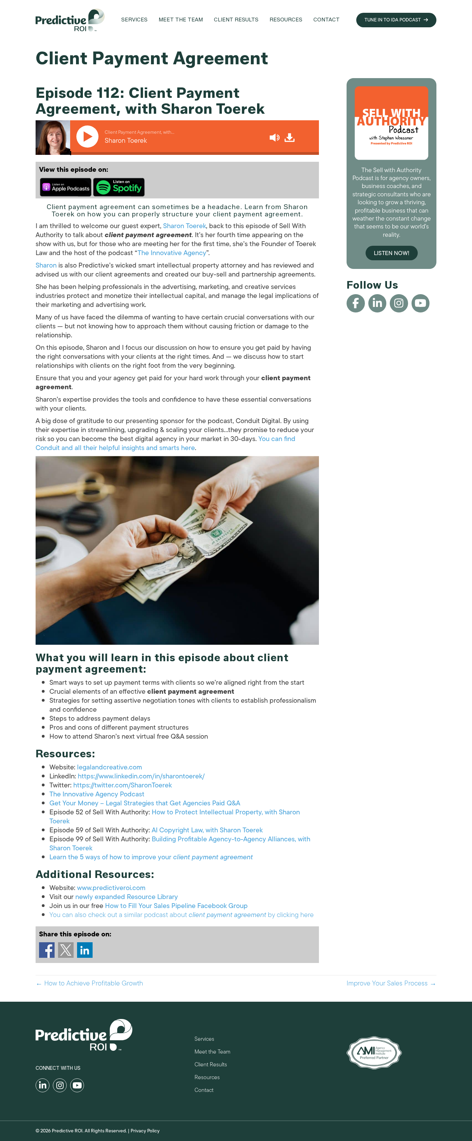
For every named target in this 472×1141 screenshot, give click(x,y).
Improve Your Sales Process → (391, 983)
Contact (204, 1091)
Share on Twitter (66, 950)
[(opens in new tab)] (374, 1052)
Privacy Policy (145, 1131)
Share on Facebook (47, 950)
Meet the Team (212, 1052)
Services (204, 1040)
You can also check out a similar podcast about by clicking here (181, 914)
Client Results (211, 1065)
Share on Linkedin (85, 950)
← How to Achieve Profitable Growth (89, 983)
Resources (207, 1078)
